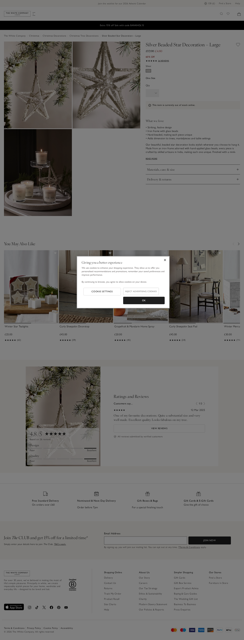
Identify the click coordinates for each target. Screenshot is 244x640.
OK (144, 300)
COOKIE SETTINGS (102, 291)
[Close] (165, 260)
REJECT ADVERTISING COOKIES (141, 291)
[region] (123, 282)
